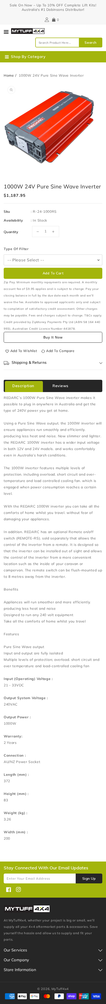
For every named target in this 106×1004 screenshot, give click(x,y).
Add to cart (53, 273)
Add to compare (60, 351)
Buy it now (53, 337)
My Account (46, 20)
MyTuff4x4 (60, 989)
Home (9, 75)
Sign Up (89, 878)
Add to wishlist (23, 351)
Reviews (61, 385)
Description (23, 385)
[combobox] (68, 42)
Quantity (11, 232)
